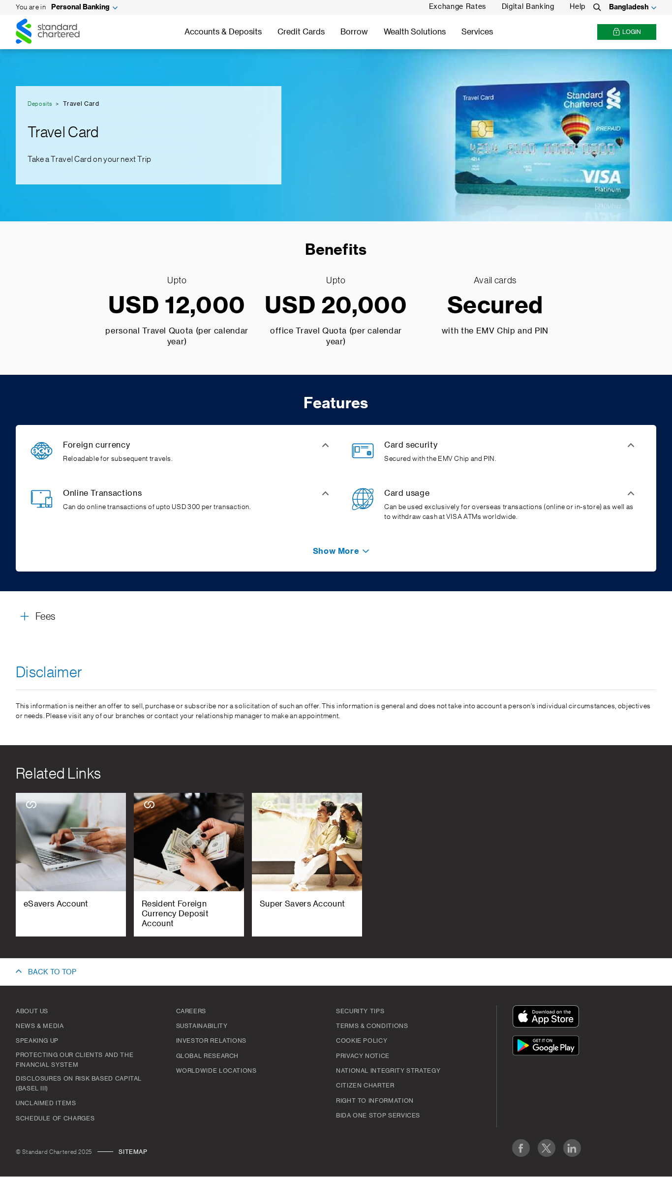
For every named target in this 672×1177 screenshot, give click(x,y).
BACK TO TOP (52, 972)
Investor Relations (211, 1041)
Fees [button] (45, 617)
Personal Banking (80, 7)
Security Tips (360, 1011)
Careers (191, 1011)
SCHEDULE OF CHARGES (55, 1118)
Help (577, 6)
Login (631, 32)
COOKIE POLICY (361, 1041)
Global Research (207, 1056)
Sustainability (202, 1026)
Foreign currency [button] (96, 445)
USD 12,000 (176, 306)
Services (477, 32)
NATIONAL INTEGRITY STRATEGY (388, 1071)
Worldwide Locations (216, 1071)
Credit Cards (301, 32)
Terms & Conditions (372, 1026)
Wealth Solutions (415, 32)
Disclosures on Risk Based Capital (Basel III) (79, 1083)
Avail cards (495, 280)
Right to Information (375, 1101)
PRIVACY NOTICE (363, 1056)
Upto (177, 280)
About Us (32, 1011)
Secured (495, 306)
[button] (336, 551)
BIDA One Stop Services (378, 1115)
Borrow (354, 32)
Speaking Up (37, 1041)
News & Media (40, 1026)
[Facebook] (521, 1148)
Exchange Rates (457, 6)
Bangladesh (628, 7)
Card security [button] (410, 445)
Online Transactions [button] (102, 493)
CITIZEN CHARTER (365, 1085)
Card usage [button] (406, 493)
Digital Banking (528, 6)
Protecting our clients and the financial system (74, 1060)
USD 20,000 (336, 306)
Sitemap (133, 1152)
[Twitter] (546, 1148)
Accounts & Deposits (223, 32)
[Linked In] (572, 1148)
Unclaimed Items (46, 1103)
